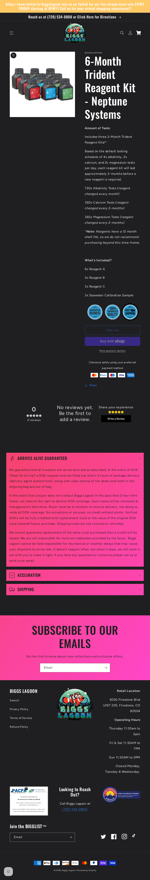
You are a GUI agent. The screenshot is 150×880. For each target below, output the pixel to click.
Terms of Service (21, 718)
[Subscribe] (105, 667)
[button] (11, 33)
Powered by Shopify (86, 870)
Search (14, 700)
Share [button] (93, 385)
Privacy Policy (19, 709)
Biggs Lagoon (69, 870)
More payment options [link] (112, 350)
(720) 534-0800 (74, 809)
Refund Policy (19, 727)
